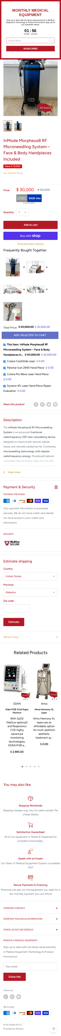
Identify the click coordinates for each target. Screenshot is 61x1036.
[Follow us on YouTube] (18, 996)
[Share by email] (55, 404)
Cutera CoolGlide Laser (21, 361)
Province (8, 584)
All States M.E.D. (13, 173)
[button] (22, 766)
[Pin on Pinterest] (42, 404)
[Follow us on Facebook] (5, 996)
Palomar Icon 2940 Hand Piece (25, 367)
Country (8, 568)
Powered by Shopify (13, 1028)
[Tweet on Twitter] (48, 404)
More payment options (30, 243)
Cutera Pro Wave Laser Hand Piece (28, 374)
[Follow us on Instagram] (12, 996)
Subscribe (14, 976)
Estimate (13, 622)
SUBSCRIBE (30, 48)
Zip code (8, 600)
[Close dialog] (58, 2)
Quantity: (8, 212)
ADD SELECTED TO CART (30, 335)
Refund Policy (11, 637)
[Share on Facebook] (36, 404)
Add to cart (30, 224)
